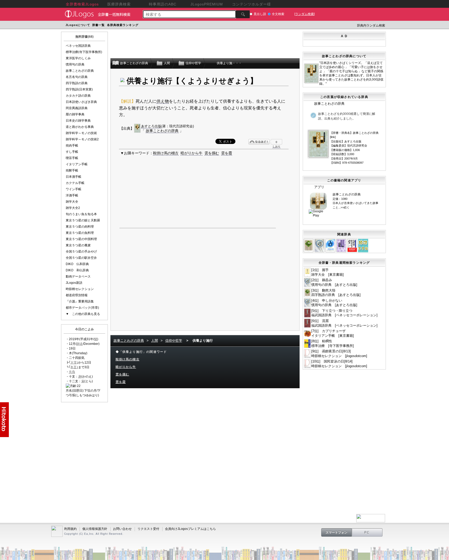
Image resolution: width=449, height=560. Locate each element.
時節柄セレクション (80, 289)
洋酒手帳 (72, 195)
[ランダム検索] (304, 14)
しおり (276, 146)
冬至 (73, 367)
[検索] (243, 14)
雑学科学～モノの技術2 (82, 139)
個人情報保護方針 (94, 529)
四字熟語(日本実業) (79, 89)
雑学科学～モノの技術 (81, 133)
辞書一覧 (98, 25)
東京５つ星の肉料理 (80, 226)
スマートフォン (336, 532)
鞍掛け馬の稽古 (166, 153)
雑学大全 (72, 201)
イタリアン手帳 (77, 164)
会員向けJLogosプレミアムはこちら (190, 529)
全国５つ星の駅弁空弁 (81, 258)
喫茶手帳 (72, 158)
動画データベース (78, 276)
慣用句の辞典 (75, 64)
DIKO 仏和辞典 (77, 264)
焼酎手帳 (72, 170)
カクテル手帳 (75, 183)
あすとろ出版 (151, 126)
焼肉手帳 (72, 145)
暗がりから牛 (191, 153)
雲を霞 (226, 153)
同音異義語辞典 (77, 108)
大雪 (73, 362)
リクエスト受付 (148, 529)
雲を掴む (211, 153)
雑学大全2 (73, 208)
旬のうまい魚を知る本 (81, 214)
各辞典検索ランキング (122, 25)
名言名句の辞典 (77, 77)
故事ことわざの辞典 (80, 71)
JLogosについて (77, 25)
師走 (80, 344)
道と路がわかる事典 (80, 127)
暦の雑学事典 (75, 114)
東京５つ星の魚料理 (80, 233)
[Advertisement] (238, 26)
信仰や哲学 (173, 340)
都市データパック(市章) (82, 307)
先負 (72, 372)
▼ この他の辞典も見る (83, 314)
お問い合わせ (122, 529)
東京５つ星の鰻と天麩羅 (83, 220)
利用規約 (70, 529)
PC (367, 532)
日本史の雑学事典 (78, 120)
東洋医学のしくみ (78, 58)
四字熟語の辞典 (77, 83)
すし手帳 (72, 152)
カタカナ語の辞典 (78, 95)
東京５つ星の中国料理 (81, 239)
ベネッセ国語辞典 (78, 46)
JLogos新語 (74, 283)
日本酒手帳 (73, 177)
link (333, 137)
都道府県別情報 (77, 295)
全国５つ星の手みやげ (81, 251)
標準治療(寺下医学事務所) (84, 52)
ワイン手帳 (73, 189)
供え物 (162, 101)
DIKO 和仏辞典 (77, 270)
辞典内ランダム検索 (371, 25)
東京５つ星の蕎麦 (78, 245)
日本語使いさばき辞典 (81, 102)
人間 (154, 340)
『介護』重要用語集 (80, 301)
